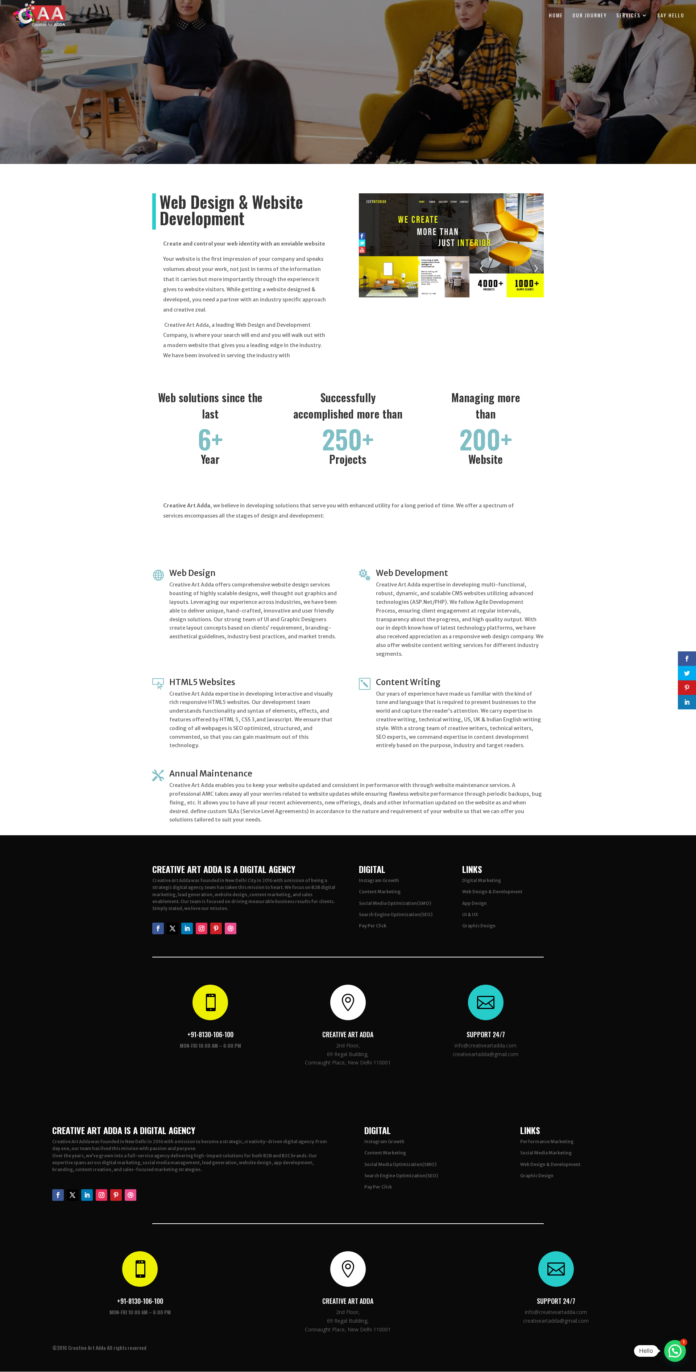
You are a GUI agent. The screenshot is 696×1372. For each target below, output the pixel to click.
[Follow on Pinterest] (216, 928)
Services (628, 16)
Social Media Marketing (546, 1152)
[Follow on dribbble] (230, 928)
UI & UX (470, 914)
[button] (675, 1351)
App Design (474, 903)
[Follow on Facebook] (158, 928)
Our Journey (589, 16)
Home (556, 16)
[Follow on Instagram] (201, 928)
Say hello (670, 16)
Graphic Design (479, 925)
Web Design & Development (492, 891)
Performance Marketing (546, 1141)
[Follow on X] (172, 928)
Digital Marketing (481, 880)
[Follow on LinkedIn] (187, 928)
